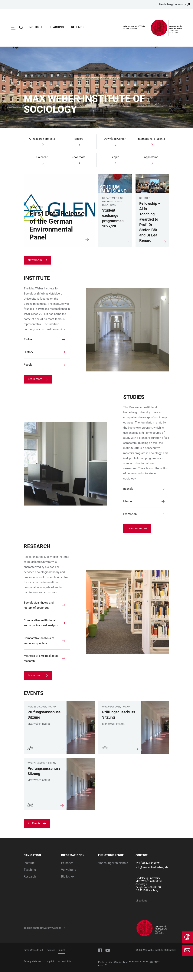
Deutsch (51, 950)
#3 (136, 961)
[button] (40, 855)
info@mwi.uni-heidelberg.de (152, 867)
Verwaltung (68, 870)
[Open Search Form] (23, 28)
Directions (141, 900)
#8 (158, 961)
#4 (138, 961)
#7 (147, 961)
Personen (67, 863)
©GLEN (153, 962)
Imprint (50, 961)
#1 (130, 961)
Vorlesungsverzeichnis (113, 863)
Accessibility (64, 961)
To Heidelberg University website (42, 927)
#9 (106, 965)
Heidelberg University (172, 4)
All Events (34, 823)
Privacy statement (33, 961)
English (61, 950)
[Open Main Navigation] (15, 28)
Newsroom (35, 260)
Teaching (57, 27)
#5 (141, 961)
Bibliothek (67, 876)
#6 (144, 961)
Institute (35, 27)
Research (78, 27)
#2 (133, 961)
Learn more (35, 379)
